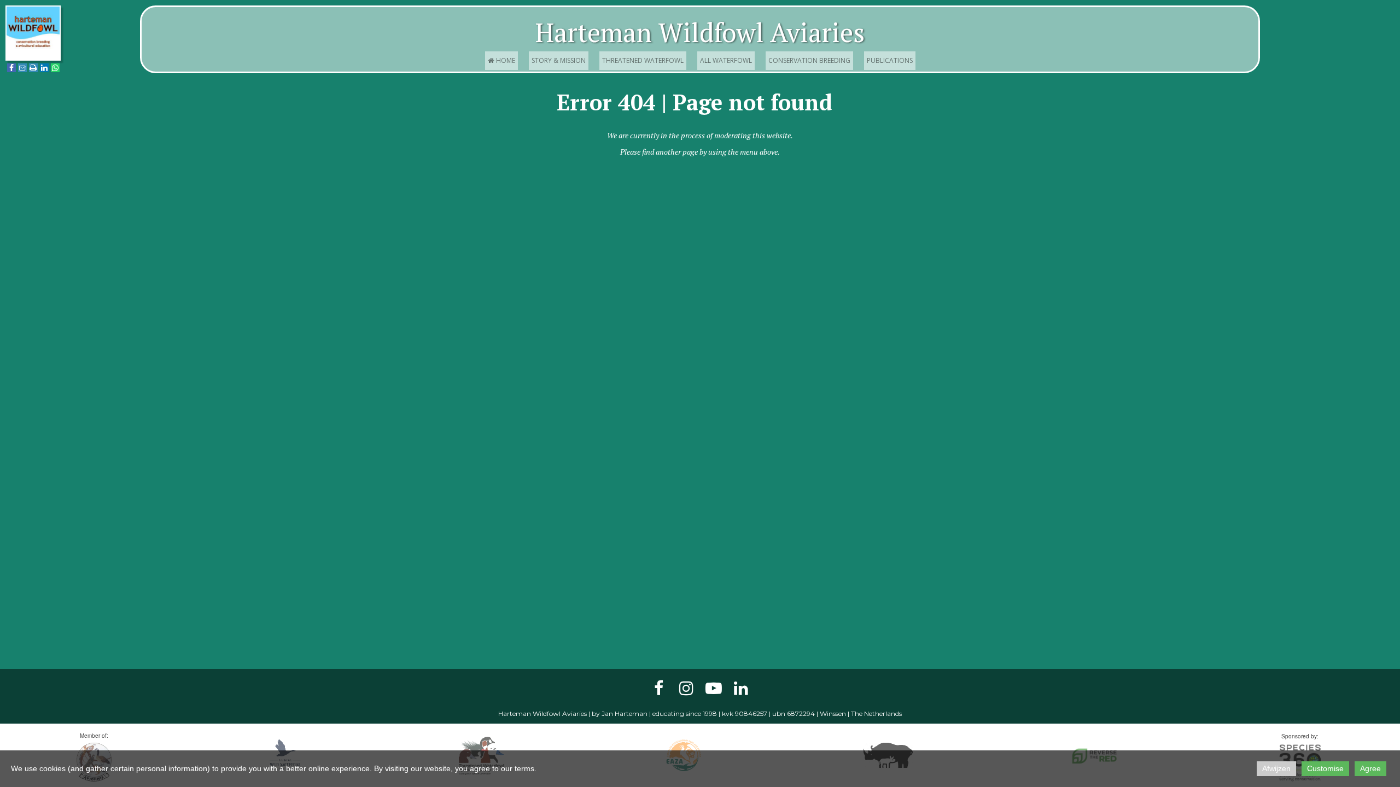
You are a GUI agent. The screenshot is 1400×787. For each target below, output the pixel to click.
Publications (890, 60)
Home (501, 60)
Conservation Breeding (809, 60)
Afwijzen (1276, 768)
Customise (1325, 768)
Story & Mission (559, 60)
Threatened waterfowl (643, 60)
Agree (1370, 768)
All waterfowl (726, 60)
